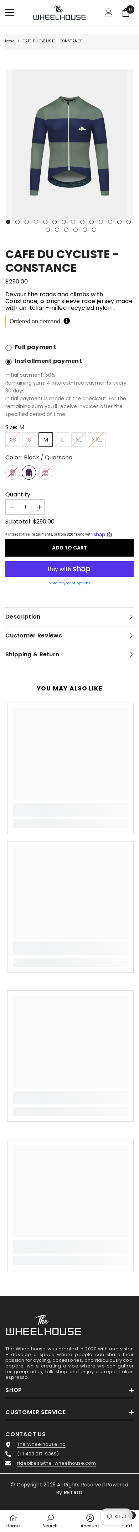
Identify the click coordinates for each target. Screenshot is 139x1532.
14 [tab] (129, 222)
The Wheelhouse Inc (41, 1444)
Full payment (35, 347)
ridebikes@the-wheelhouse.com (56, 1463)
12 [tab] (110, 222)
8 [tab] (73, 222)
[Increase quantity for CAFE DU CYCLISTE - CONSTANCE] (39, 507)
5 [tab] (45, 222)
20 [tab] (94, 230)
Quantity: (18, 494)
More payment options (69, 583)
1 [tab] (8, 222)
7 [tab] (64, 222)
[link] (70, 810)
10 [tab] (91, 222)
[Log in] (109, 12)
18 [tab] (75, 230)
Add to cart (69, 547)
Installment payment (48, 361)
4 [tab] (36, 222)
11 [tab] (101, 222)
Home (9, 41)
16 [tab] (57, 230)
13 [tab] (119, 222)
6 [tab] (54, 222)
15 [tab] (48, 230)
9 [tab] (82, 222)
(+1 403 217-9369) (38, 1454)
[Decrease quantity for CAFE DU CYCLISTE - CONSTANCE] (10, 507)
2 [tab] (17, 222)
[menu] (9, 12)
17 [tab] (66, 230)
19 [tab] (85, 230)
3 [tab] (27, 222)
